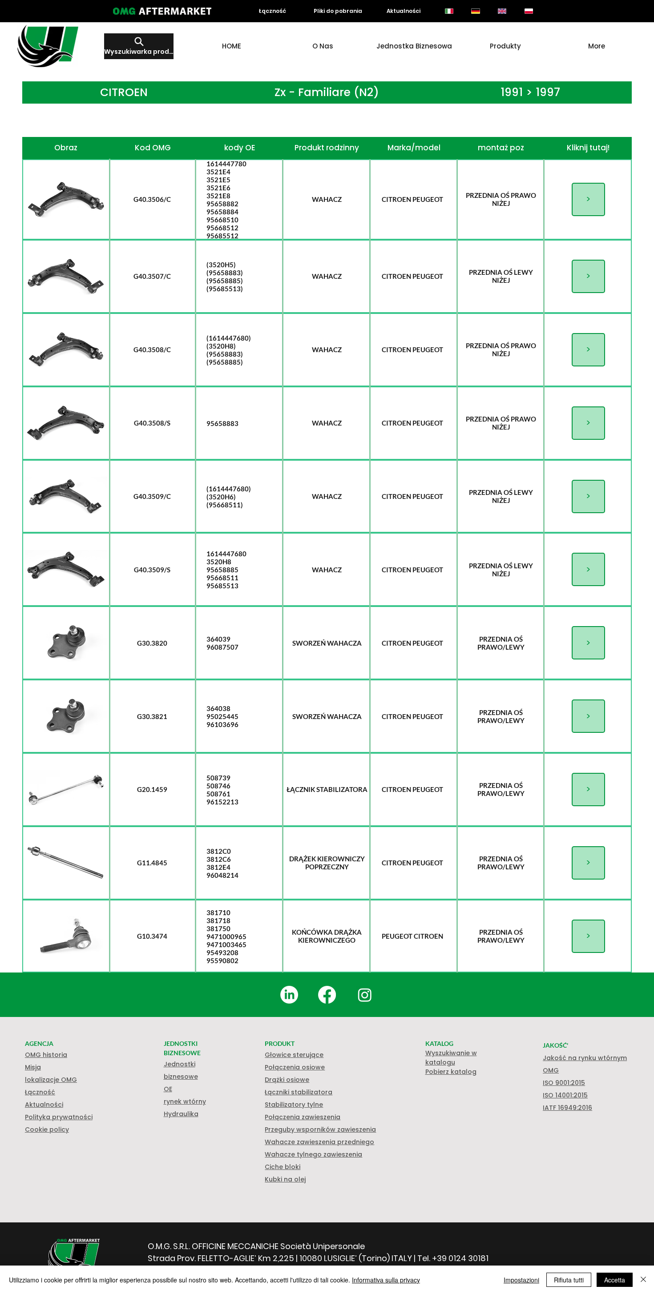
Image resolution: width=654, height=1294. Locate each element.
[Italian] (449, 11)
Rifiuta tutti (569, 1279)
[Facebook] (327, 995)
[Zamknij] (643, 1280)
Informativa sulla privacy (386, 1279)
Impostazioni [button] (521, 1279)
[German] (475, 11)
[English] (501, 11)
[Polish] (528, 11)
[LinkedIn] (289, 995)
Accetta (614, 1279)
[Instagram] (365, 995)
